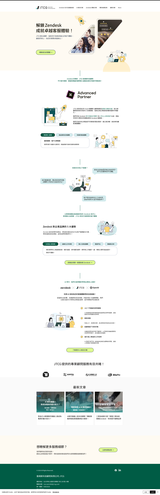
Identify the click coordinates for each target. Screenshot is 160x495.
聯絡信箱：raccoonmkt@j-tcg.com (48, 484)
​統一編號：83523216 (43, 487)
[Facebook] (115, 470)
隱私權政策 (56, 492)
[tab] (48, 135)
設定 (146, 492)
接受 (152, 492)
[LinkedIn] (119, 470)
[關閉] (158, 492)
